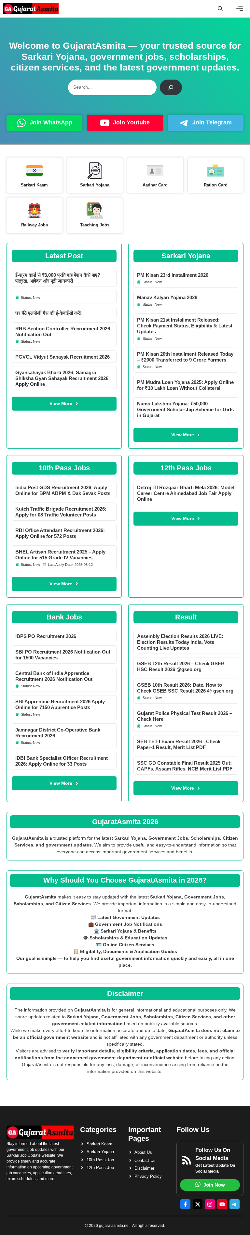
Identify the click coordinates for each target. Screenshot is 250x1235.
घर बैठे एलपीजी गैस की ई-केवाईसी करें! (48, 313)
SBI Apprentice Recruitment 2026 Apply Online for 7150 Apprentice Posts (60, 704)
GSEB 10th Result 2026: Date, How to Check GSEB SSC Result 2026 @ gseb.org (185, 688)
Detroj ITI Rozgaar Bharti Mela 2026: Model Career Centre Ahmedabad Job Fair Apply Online (185, 493)
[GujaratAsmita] (31, 9)
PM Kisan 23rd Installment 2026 (172, 275)
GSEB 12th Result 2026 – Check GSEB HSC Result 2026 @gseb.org (181, 666)
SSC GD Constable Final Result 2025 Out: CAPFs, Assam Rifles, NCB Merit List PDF (184, 765)
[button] (220, 9)
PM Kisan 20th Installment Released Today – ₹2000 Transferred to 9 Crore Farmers (185, 357)
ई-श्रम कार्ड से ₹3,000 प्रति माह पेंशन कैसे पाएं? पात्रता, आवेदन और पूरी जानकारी (57, 278)
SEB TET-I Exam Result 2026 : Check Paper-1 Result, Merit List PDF (178, 744)
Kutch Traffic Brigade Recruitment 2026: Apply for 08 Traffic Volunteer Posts (60, 511)
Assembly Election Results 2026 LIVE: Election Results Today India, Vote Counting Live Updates (180, 642)
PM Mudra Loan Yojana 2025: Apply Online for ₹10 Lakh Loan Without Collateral (185, 385)
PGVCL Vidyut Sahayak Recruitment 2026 (62, 357)
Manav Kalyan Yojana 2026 (167, 297)
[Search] (171, 87)
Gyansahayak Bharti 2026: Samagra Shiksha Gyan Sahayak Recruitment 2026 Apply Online (61, 378)
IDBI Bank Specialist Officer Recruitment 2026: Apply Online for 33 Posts (61, 761)
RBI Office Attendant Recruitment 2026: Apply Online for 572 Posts (60, 533)
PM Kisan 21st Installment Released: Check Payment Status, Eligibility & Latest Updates (184, 325)
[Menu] (239, 9)
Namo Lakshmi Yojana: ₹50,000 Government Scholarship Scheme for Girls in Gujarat (185, 409)
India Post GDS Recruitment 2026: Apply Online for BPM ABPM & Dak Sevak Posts (62, 490)
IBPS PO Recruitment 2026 (45, 636)
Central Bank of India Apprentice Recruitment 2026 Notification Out (53, 676)
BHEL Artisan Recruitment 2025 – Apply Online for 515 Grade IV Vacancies (60, 554)
